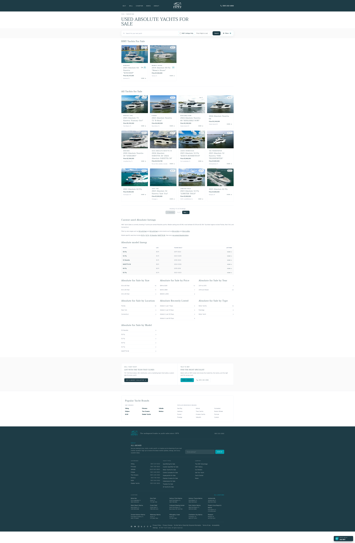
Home (122, 14)
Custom (216, 417)
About (156, 6)
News (148, 6)
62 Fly (125, 272)
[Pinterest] (150, 526)
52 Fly (147, 235)
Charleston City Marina (195, 514)
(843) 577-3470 (193, 518)
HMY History (199, 467)
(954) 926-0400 (193, 502)
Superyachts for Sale (169, 475)
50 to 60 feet (143, 231)
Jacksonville (211, 498)
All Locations (219, 495)
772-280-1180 (153, 502)
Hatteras (179, 411)
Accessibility (215, 525)
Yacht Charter (199, 475)
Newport (210, 514)
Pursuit (179, 414)
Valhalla (161, 408)
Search (216, 33)
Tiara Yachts (199, 411)
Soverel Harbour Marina (138, 514)
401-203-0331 (211, 518)
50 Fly (143, 235)
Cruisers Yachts (200, 414)
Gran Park (153, 498)
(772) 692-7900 (154, 518)
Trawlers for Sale (168, 484)
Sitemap (155, 527)
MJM (126, 414)
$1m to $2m (175, 231)
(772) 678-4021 (212, 511)
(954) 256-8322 (135, 502)
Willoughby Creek (174, 514)
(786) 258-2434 (154, 509)
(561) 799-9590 (173, 502)
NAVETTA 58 (161, 235)
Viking (127, 408)
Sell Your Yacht (199, 472)
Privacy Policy (157, 525)
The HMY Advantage (201, 464)
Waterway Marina (155, 514)
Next (185, 212)
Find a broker (187, 380)
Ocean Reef (153, 505)
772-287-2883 (173, 518)
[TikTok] (144, 526)
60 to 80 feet (154, 231)
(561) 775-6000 (135, 518)
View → (229, 252)
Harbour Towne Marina (195, 498)
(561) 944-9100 (155, 480)
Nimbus (161, 411)
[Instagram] (138, 526)
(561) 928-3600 (155, 483)
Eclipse (127, 411)
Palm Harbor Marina (195, 505)
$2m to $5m (186, 231)
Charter (139, 6)
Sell (131, 6)
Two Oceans (146, 411)
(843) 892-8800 (155, 469)
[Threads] (147, 526)
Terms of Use (207, 525)
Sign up (219, 451)
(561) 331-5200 (155, 464)
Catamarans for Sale (169, 481)
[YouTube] (135, 526)
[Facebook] (131, 526)
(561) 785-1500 (155, 477)
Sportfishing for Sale (169, 464)
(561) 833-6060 (193, 509)
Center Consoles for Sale (170, 472)
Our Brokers (198, 469)
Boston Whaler (218, 411)
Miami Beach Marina (137, 505)
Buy (124, 6)
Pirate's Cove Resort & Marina (214, 506)
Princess (144, 408)
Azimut (198, 408)
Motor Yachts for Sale (169, 469)
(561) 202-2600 (228, 6)
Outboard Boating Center (177, 505)
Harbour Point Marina (175, 498)
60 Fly (125, 268)
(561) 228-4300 (155, 475)
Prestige (179, 417)
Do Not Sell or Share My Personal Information (187, 525)
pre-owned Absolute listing (180, 235)
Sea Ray (179, 408)
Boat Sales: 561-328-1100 (175, 509)
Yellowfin (198, 417)
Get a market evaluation (135, 380)
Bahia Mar (134, 498)
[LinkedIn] (141, 526)
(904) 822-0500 (212, 502)
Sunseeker (217, 408)
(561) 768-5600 (155, 466)
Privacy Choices (167, 525)
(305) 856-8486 (135, 509)
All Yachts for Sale (168, 487)
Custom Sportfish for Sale (170, 467)
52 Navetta (153, 235)
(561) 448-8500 (155, 472)
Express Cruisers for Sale (170, 478)
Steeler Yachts (146, 414)
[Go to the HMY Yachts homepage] (177, 6)
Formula (216, 414)
